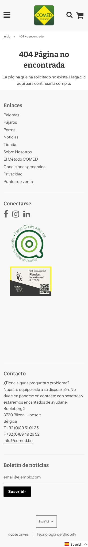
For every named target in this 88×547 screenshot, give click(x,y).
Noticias (11, 137)
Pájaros (10, 122)
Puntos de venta (18, 181)
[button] (76, 544)
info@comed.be (18, 440)
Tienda (10, 144)
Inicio (7, 36)
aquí (21, 83)
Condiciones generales (24, 166)
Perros (9, 129)
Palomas (11, 115)
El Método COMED (21, 159)
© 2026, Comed (18, 534)
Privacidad (13, 174)
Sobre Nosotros (18, 152)
